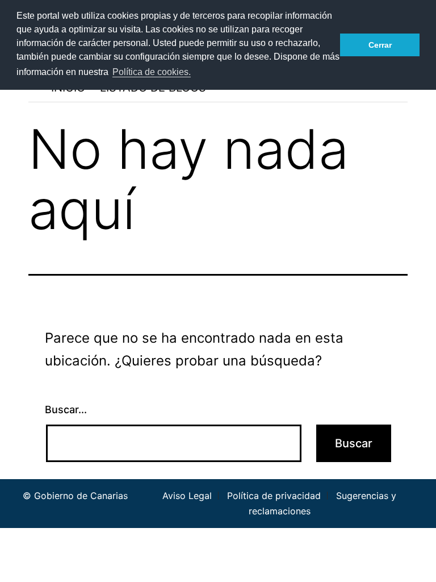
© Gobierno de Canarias (75, 495)
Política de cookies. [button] (151, 72)
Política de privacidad (274, 495)
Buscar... (66, 409)
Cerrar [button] (380, 44)
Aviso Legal (187, 495)
